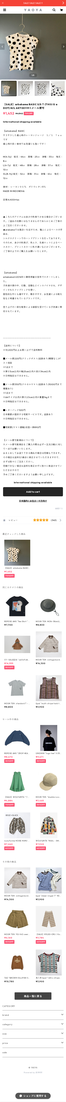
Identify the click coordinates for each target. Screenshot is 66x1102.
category (7, 1024)
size (4, 1033)
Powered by (30, 1072)
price (5, 1043)
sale (4, 1052)
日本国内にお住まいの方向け (33, 501)
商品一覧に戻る (33, 996)
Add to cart (33, 491)
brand (5, 1015)
